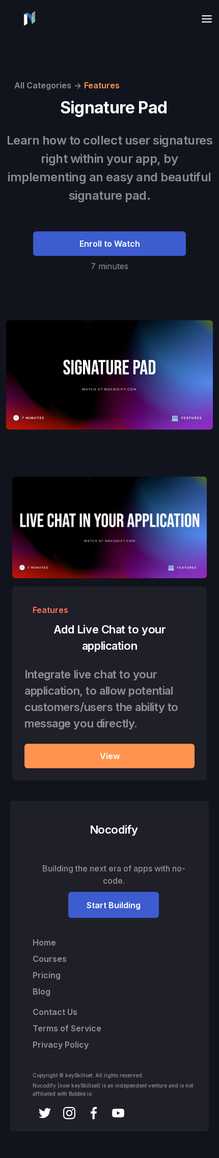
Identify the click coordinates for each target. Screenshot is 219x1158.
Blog (41, 991)
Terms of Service (67, 1028)
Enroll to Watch (109, 244)
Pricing (47, 975)
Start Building (114, 905)
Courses (50, 959)
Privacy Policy (61, 1044)
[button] (204, 18)
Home (44, 942)
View (110, 756)
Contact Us (55, 1012)
